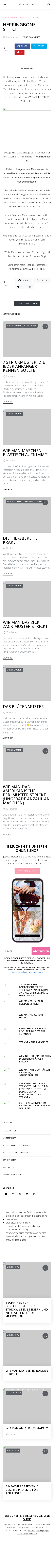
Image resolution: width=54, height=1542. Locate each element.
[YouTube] (27, 1194)
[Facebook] (6, 1194)
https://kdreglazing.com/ (18, 1233)
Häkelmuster (9, 1131)
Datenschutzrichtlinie (27, 1533)
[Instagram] (13, 1194)
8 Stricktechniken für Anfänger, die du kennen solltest (35, 1105)
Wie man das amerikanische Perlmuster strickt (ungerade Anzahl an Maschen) (26, 794)
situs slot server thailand (18, 1222)
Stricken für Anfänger (33, 1042)
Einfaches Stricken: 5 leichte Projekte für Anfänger (32, 1031)
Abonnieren (41, 951)
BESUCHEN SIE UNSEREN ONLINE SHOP (27, 1517)
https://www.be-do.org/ (17, 1229)
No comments (32, 37)
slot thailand (12, 1212)
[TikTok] (34, 1194)
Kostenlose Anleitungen (15, 1152)
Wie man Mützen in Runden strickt (31, 1002)
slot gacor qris (38, 1212)
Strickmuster (10, 17)
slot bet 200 (25, 1212)
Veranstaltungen (29, 17)
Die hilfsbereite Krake (20, 540)
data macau (20, 1239)
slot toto (37, 1236)
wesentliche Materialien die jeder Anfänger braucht (35, 1058)
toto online (35, 1233)
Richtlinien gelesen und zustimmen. (27, 972)
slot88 (15, 1236)
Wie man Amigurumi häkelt (31, 1016)
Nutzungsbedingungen (38, 1530)
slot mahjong (40, 1215)
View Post (8, 401)
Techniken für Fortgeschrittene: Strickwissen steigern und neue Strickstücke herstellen (33, 990)
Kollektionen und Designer (17, 1145)
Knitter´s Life (14, 501)
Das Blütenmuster (23, 706)
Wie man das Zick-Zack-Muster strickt (25, 624)
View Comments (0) (27, 303)
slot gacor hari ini (25, 1215)
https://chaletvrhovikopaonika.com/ (23, 1226)
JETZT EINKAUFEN (27, 871)
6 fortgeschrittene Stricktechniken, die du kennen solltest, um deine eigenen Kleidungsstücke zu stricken (34, 1090)
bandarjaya (11, 1219)
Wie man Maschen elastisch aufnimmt (25, 452)
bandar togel (25, 1236)
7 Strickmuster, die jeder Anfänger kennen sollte (24, 366)
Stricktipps (30, 325)
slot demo (11, 1215)
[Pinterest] (20, 1194)
